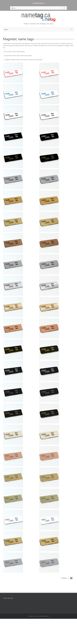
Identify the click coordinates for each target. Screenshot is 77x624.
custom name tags (8, 598)
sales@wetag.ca (39, 3)
